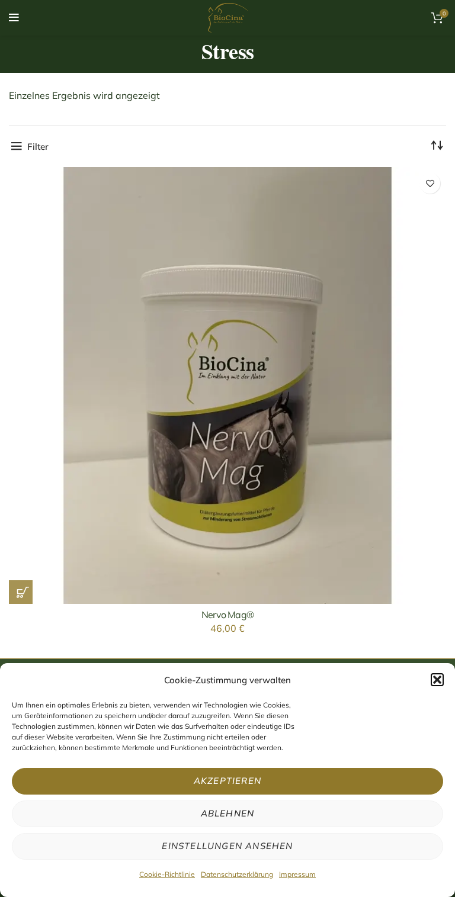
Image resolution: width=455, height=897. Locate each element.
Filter (38, 146)
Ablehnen (228, 813)
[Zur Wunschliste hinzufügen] (429, 183)
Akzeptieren (227, 780)
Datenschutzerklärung (237, 874)
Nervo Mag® (227, 614)
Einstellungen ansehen (227, 845)
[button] (437, 680)
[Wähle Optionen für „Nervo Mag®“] (21, 592)
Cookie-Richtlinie (167, 874)
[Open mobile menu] (14, 18)
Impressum (297, 874)
